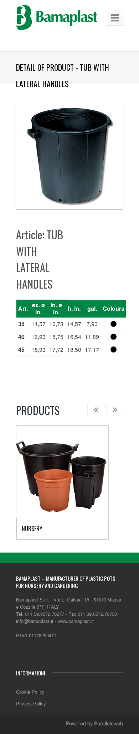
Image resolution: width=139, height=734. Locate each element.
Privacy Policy (31, 703)
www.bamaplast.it (76, 621)
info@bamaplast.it (34, 621)
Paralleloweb (108, 723)
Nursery (32, 528)
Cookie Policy (30, 691)
